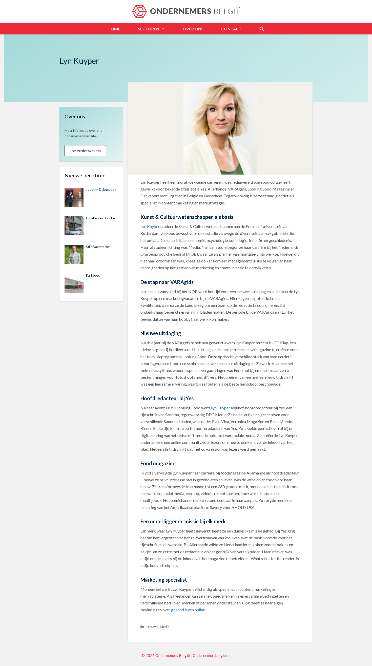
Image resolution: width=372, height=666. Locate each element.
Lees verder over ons (85, 151)
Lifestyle (152, 627)
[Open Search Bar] (261, 28)
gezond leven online (188, 609)
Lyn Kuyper (150, 226)
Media (164, 627)
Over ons (193, 28)
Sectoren (148, 28)
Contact (231, 28)
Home (114, 28)
